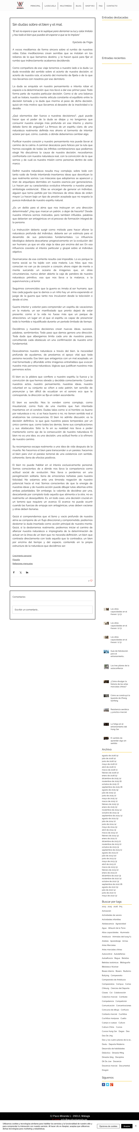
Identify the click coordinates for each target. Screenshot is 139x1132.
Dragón (105, 1070)
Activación (106, 911)
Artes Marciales (109, 945)
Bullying (105, 975)
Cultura (122, 1023)
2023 (104, 906)
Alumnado (124, 932)
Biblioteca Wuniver (110, 967)
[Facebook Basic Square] (103, 1084)
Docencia (117, 1061)
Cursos (119, 1027)
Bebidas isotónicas (110, 962)
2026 (115, 906)
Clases (105, 992)
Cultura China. (108, 1027)
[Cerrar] (135, 1126)
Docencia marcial (109, 1066)
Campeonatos (108, 984)
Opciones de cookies (108, 1126)
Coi (111, 992)
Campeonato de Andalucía (114, 980)
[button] (50, 6)
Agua (104, 928)
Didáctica (106, 1053)
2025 (110, 906)
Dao (127, 1031)
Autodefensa (119, 954)
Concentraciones (123, 1005)
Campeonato (116, 975)
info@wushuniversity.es (74, 1119)
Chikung (105, 988)
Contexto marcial (109, 1014)
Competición (121, 1001)
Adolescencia (108, 924)
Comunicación (108, 1005)
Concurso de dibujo (110, 1010)
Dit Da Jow (106, 1061)
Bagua (117, 958)
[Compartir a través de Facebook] (13, 572)
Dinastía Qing (108, 1057)
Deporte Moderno (116, 1044)
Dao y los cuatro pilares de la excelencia (117, 1040)
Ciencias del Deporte (120, 988)
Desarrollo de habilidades (113, 1048)
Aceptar (127, 1126)
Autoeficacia (107, 958)
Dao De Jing (107, 1036)
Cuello (123, 1018)
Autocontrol (107, 954)
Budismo (127, 971)
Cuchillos (123, 1014)
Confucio (125, 1010)
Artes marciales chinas (112, 949)
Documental (124, 1066)
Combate (123, 997)
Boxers (119, 971)
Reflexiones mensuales (22, 563)
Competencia (108, 1001)
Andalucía (106, 937)
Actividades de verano (112, 915)
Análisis (105, 941)
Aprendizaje (115, 941)
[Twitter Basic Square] (107, 1084)
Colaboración (120, 992)
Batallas (125, 958)
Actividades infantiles (111, 919)
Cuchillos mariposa (110, 1018)
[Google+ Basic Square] (111, 1084)
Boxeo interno (108, 971)
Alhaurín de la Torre (116, 928)
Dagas (121, 1031)
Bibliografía (125, 962)
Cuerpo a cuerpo (109, 1023)
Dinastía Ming (118, 1053)
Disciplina (119, 1057)
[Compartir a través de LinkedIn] (27, 572)
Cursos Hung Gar (109, 1031)
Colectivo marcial (109, 997)
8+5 (120, 906)
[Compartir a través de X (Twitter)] (20, 572)
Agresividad (121, 924)
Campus (120, 984)
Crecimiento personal (21, 556)
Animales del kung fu (121, 937)
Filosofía (16, 560)
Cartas (128, 984)
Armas (125, 941)
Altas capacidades (110, 932)
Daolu (104, 1044)
